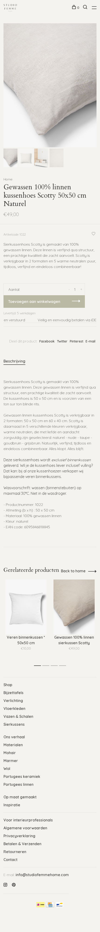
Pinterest (76, 341)
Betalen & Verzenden (22, 843)
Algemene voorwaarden (25, 828)
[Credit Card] (50, 906)
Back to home (73, 571)
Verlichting (13, 700)
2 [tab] (47, 665)
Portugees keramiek (21, 776)
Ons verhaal (14, 737)
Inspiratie (11, 805)
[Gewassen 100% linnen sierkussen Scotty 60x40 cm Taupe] (74, 607)
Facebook (47, 341)
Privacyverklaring (19, 836)
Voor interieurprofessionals (28, 820)
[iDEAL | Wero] (40, 906)
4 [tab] (64, 665)
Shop (7, 684)
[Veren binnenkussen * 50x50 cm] (26, 607)
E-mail (90, 341)
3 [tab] (55, 665)
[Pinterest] (14, 885)
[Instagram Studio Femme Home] (5, 885)
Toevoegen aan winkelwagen (34, 301)
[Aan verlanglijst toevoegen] (93, 234)
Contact (10, 859)
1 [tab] (39, 665)
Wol (6, 768)
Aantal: (14, 289)
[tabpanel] (50, 85)
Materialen (13, 744)
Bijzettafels (13, 692)
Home (7, 179)
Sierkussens (14, 724)
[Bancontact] (59, 906)
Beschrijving (14, 361)
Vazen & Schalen (18, 716)
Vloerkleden (14, 708)
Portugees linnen (18, 784)
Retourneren (14, 851)
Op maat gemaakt (20, 797)
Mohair (9, 752)
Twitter (62, 341)
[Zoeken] (85, 8)
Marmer (10, 760)
